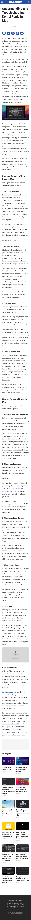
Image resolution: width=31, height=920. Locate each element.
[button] (4, 33)
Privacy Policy (17, 907)
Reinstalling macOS (9, 692)
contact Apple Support (10, 724)
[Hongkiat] (15, 2)
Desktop (15, 25)
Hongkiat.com (7, 25)
